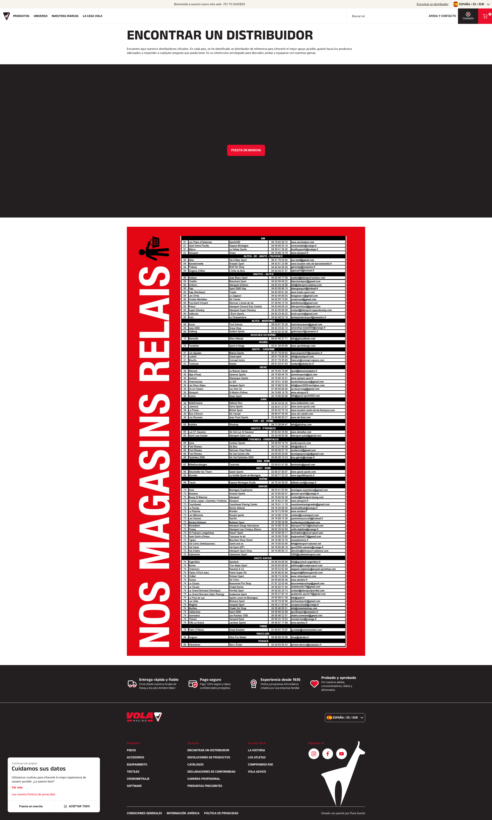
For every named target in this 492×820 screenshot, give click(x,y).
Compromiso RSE (260, 764)
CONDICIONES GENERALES (144, 813)
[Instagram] (313, 753)
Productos (21, 16)
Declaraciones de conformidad (211, 771)
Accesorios (135, 757)
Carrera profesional (203, 779)
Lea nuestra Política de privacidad (33, 794)
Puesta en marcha (246, 150)
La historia (256, 750)
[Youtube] (341, 753)
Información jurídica (183, 813)
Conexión (468, 18)
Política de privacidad (221, 813)
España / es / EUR (471, 4)
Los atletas (257, 757)
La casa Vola (92, 16)
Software (134, 786)
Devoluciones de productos (208, 757)
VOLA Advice (257, 771)
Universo (40, 16)
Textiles (133, 771)
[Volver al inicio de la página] (484, 815)
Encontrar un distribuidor (432, 4)
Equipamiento (137, 764)
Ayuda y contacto (442, 16)
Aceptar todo (79, 806)
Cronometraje (138, 779)
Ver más (17, 787)
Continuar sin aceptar (24, 763)
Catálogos (195, 764)
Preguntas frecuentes (204, 786)
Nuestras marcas (65, 16)
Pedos (131, 750)
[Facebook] (327, 753)
